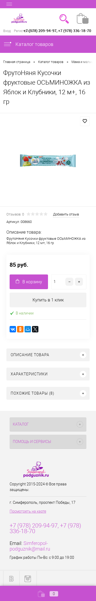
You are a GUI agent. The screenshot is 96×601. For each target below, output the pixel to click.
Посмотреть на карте (28, 511)
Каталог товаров (33, 44)
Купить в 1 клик (48, 300)
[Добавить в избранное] (85, 121)
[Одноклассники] (20, 329)
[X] (35, 329)
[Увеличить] (48, 160)
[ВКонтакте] (13, 329)
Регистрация (24, 31)
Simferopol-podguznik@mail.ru (30, 546)
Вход (7, 31)
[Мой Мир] (28, 329)
